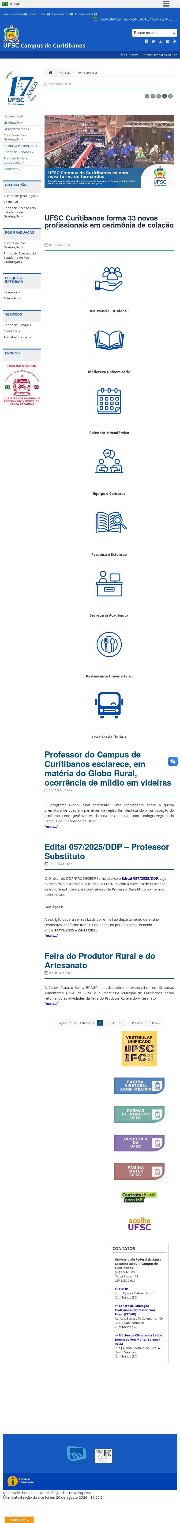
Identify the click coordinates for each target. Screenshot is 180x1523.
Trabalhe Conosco (17, 337)
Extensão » (12, 298)
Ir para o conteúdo (14, 14)
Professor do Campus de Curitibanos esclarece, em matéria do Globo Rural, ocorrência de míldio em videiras (108, 768)
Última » (155, 1023)
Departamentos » (17, 129)
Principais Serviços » (19, 152)
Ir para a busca (62, 14)
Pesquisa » (12, 292)
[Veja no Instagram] (168, 41)
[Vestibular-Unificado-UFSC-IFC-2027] (139, 1065)
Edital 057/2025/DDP (140, 878)
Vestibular (11, 202)
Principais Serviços (17, 325)
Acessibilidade (111, 18)
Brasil (15, 4)
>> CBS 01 (121, 1289)
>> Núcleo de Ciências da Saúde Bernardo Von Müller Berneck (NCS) (138, 1339)
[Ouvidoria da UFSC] (139, 1150)
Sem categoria (87, 73)
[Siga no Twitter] (154, 41)
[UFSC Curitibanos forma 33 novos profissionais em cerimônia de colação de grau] (109, 151)
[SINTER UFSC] (139, 1179)
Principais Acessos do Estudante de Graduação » (20, 212)
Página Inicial (13, 116)
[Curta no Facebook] (147, 41)
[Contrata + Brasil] (139, 1201)
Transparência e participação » (15, 160)
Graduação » (13, 122)
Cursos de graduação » (21, 196)
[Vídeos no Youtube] (161, 41)
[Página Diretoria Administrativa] (139, 1093)
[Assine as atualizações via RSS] (175, 41)
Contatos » (12, 169)
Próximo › (138, 1023)
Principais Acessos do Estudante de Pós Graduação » (20, 257)
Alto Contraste (135, 18)
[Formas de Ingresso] (139, 1122)
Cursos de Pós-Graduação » (15, 137)
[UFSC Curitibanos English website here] (22, 385)
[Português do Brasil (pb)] (95, 18)
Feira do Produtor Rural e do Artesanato (100, 960)
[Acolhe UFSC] (139, 1233)
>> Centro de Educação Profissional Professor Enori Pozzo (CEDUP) (135, 1310)
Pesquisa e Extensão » (20, 145)
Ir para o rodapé (85, 14)
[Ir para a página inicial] (49, 73)
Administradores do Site (160, 55)
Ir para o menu (39, 14)
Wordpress (82, 1492)
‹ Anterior (84, 1023)
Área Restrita (129, 55)
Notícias (65, 73)
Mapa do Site (159, 18)
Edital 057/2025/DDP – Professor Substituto (107, 851)
